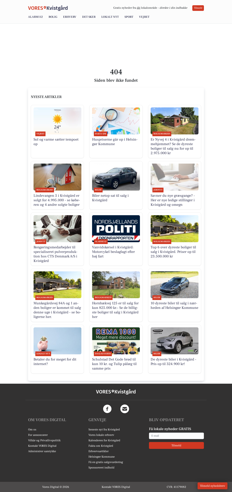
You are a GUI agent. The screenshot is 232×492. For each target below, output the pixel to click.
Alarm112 (35, 17)
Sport (129, 17)
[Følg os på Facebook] (107, 409)
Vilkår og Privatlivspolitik (44, 440)
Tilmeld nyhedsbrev (212, 486)
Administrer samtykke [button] (42, 451)
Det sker (89, 17)
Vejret (144, 17)
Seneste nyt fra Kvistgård (104, 429)
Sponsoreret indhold (101, 467)
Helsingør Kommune (101, 456)
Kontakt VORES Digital (42, 446)
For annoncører (38, 435)
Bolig (53, 17)
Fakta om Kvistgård (100, 446)
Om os (32, 429)
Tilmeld (198, 8)
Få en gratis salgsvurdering (105, 462)
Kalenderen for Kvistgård (104, 440)
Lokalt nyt (110, 17)
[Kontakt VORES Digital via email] (124, 409)
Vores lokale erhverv (101, 435)
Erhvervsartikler (98, 451)
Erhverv (69, 17)
